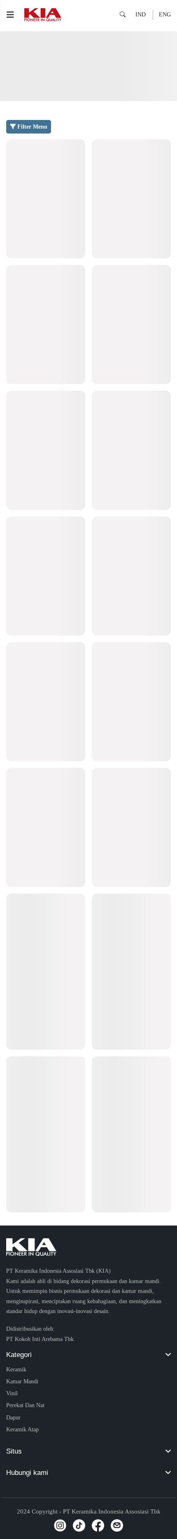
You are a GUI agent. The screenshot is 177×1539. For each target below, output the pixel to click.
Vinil (12, 1393)
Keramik (16, 1369)
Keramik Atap (22, 1429)
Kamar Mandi (22, 1381)
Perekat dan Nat (25, 1405)
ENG (165, 14)
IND (140, 14)
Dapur (13, 1417)
